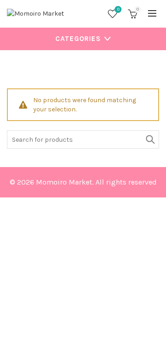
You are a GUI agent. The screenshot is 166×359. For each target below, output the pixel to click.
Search (150, 139)
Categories (78, 39)
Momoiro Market (64, 182)
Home (23, 69)
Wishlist (118, 9)
